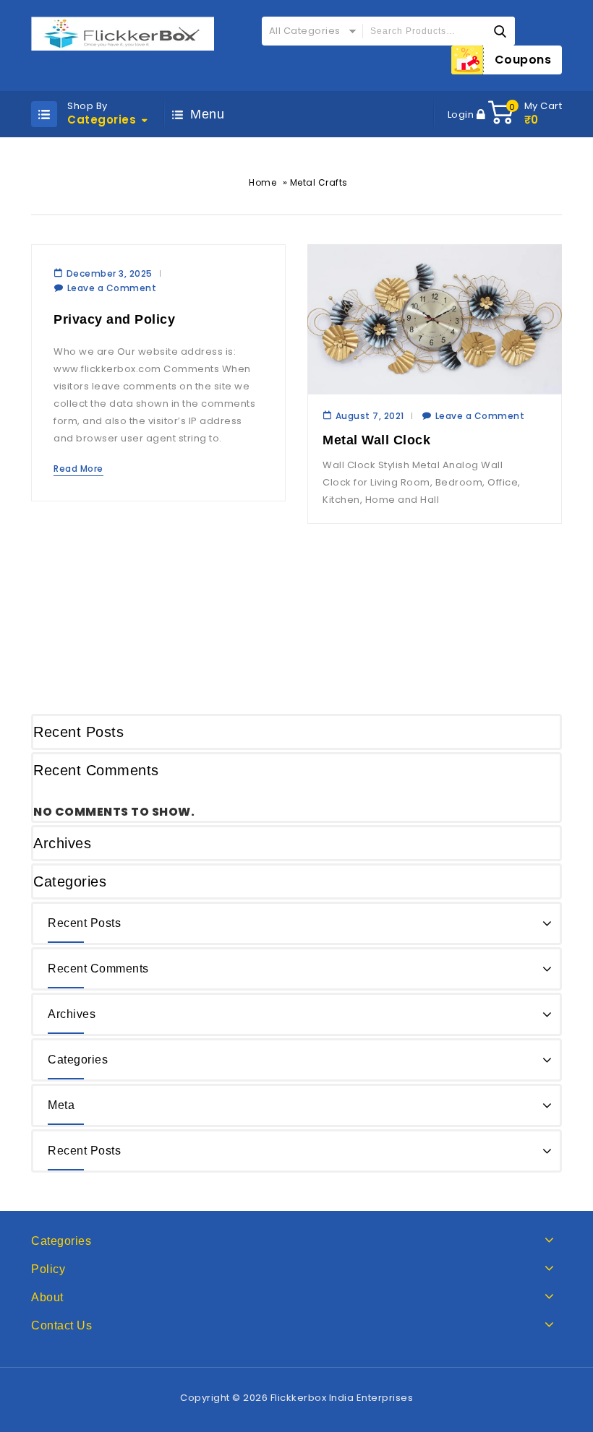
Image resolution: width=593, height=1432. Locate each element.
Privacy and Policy (114, 319)
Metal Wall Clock (376, 440)
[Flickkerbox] (122, 34)
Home (262, 182)
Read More (78, 468)
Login (462, 114)
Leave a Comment (112, 288)
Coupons (523, 59)
